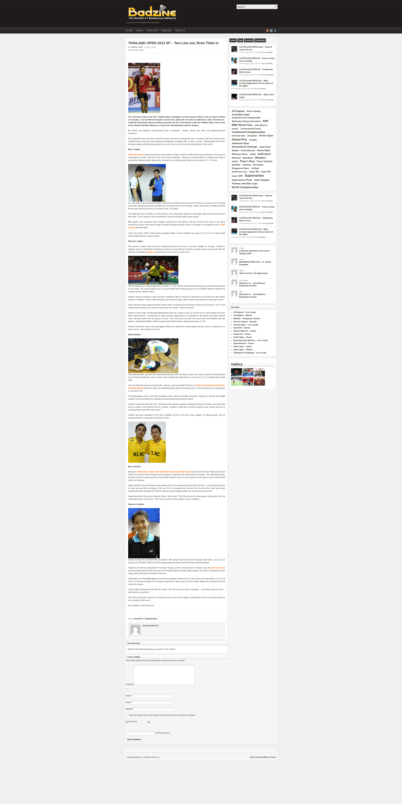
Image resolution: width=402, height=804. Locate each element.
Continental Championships (248, 132)
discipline (252, 136)
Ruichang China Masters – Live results (250, 340)
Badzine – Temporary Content (246, 318)
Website (129, 709)
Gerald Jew (136, 47)
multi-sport (264, 154)
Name (128, 696)
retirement (258, 164)
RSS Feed (267, 30)
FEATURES (152, 30)
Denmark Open (238, 136)
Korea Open (263, 150)
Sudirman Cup (239, 171)
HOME (129, 30)
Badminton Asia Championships (246, 118)
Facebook (275, 30)
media (253, 154)
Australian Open (241, 114)
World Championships (245, 187)
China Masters (261, 125)
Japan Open (265, 147)
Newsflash (248, 158)
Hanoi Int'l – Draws (241, 328)
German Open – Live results (245, 325)
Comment (130, 684)
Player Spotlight (264, 161)
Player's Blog (247, 161)
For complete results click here (141, 605)
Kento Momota (248, 150)
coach (235, 128)
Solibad (255, 168)
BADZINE (166, 30)
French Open (266, 135)
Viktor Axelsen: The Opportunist (253, 273)
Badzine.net (153, 12)
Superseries (254, 175)
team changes (261, 180)
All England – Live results (244, 312)
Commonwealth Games (250, 129)
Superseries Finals (242, 180)
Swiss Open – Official (242, 350)
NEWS (139, 30)
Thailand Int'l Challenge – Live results (249, 353)
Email (128, 702)
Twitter (271, 30)
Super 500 (266, 172)
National (236, 158)
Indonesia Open (240, 143)
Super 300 (254, 172)
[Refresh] (149, 722)
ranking (246, 164)
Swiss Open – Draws (242, 346)
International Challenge (244, 147)
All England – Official (242, 315)
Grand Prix (139, 619)
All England (238, 111)
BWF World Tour (242, 125)
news (141, 50)
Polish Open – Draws (242, 337)
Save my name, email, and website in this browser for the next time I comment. (162, 715)
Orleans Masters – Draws (244, 331)
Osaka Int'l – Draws (242, 334)
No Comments (267, 52)
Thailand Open (164, 117)
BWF (266, 121)
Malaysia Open (240, 154)
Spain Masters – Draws (243, 343)
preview (236, 164)
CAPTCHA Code (162, 733)
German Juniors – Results (245, 322)
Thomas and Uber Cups (245, 183)
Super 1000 (237, 176)
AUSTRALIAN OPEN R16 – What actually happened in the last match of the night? (256, 83)
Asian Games (254, 111)
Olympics (260, 157)
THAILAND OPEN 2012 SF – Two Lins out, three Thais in (173, 43)
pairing (235, 161)
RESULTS (180, 30)
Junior (235, 150)
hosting (253, 140)
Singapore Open (240, 168)
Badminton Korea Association (246, 121)
